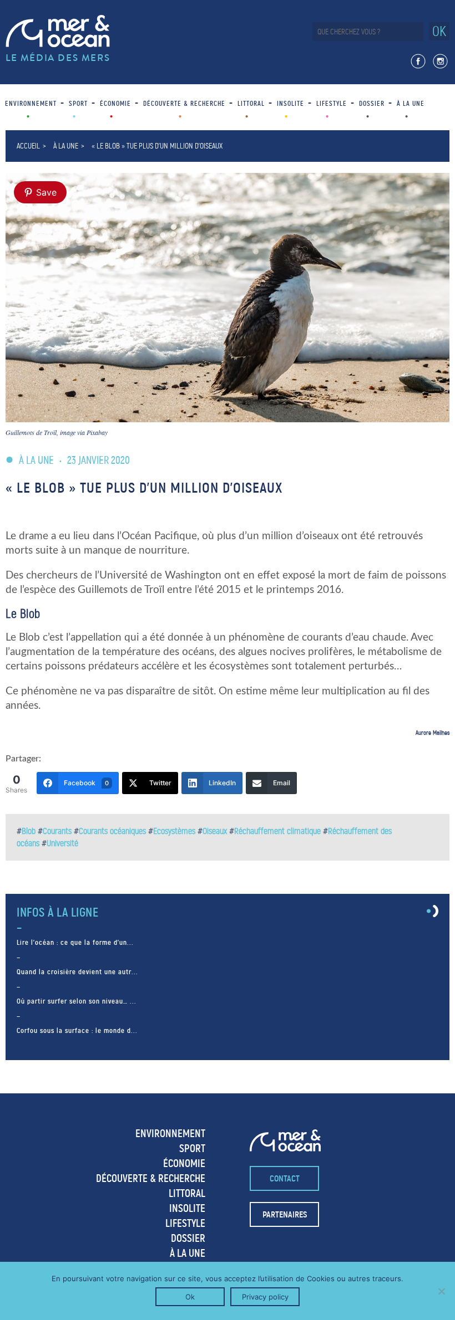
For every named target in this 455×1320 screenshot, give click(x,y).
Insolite (290, 103)
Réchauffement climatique (277, 831)
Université (62, 843)
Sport (78, 103)
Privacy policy (265, 1296)
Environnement (31, 103)
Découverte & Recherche (184, 103)
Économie (115, 103)
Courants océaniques (112, 831)
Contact (285, 1178)
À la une (410, 103)
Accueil (28, 146)
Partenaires (284, 1214)
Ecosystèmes (174, 831)
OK (439, 31)
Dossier (372, 103)
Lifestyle (331, 103)
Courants (57, 831)
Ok (190, 1296)
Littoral (251, 103)
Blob (29, 831)
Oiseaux (215, 831)
